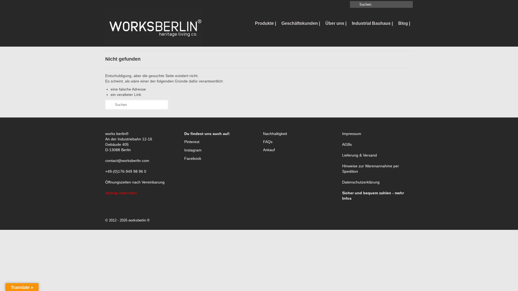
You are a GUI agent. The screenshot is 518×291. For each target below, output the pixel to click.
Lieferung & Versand (359, 155)
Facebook (192, 158)
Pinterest (191, 142)
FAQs (267, 142)
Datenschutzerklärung (361, 182)
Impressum (351, 133)
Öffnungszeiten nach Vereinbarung (135, 182)
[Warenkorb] (118, 4)
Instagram (193, 150)
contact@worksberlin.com (127, 160)
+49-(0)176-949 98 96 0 (125, 171)
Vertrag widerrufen (121, 193)
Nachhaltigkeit (275, 133)
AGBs (347, 144)
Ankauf (269, 150)
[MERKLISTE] (109, 4)
